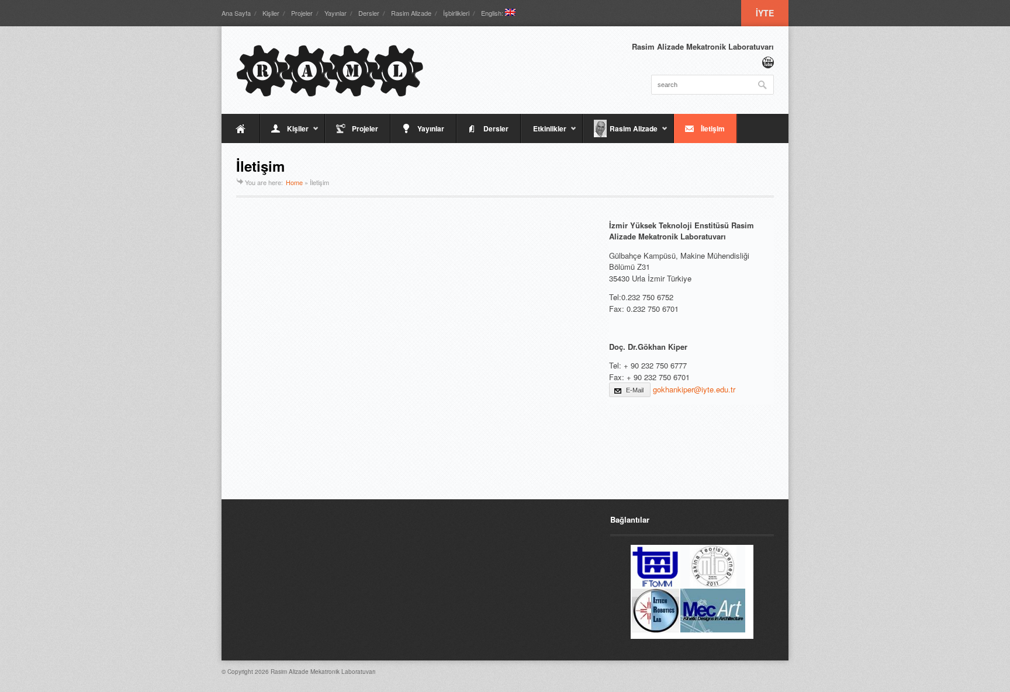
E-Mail (635, 390)
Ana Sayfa (236, 13)
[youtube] (768, 62)
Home (294, 182)
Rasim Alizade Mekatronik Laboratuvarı (323, 671)
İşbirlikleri (456, 13)
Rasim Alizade (411, 13)
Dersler (368, 13)
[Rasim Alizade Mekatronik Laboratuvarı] (329, 70)
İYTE (765, 13)
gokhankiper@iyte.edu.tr (694, 389)
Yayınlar (335, 13)
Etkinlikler (543, 133)
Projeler (302, 13)
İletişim (713, 128)
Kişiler (270, 13)
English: (493, 13)
